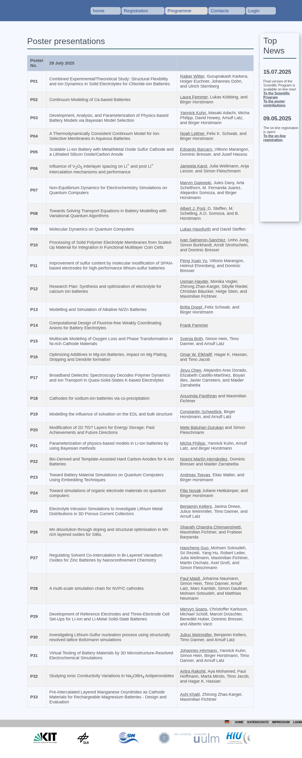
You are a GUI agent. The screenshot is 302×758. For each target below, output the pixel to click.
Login (254, 10)
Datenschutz (257, 722)
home (99, 10)
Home (239, 722)
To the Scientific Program (276, 95)
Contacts (220, 10)
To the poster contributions (274, 103)
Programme (179, 10)
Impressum (280, 722)
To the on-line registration (274, 138)
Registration (136, 10)
